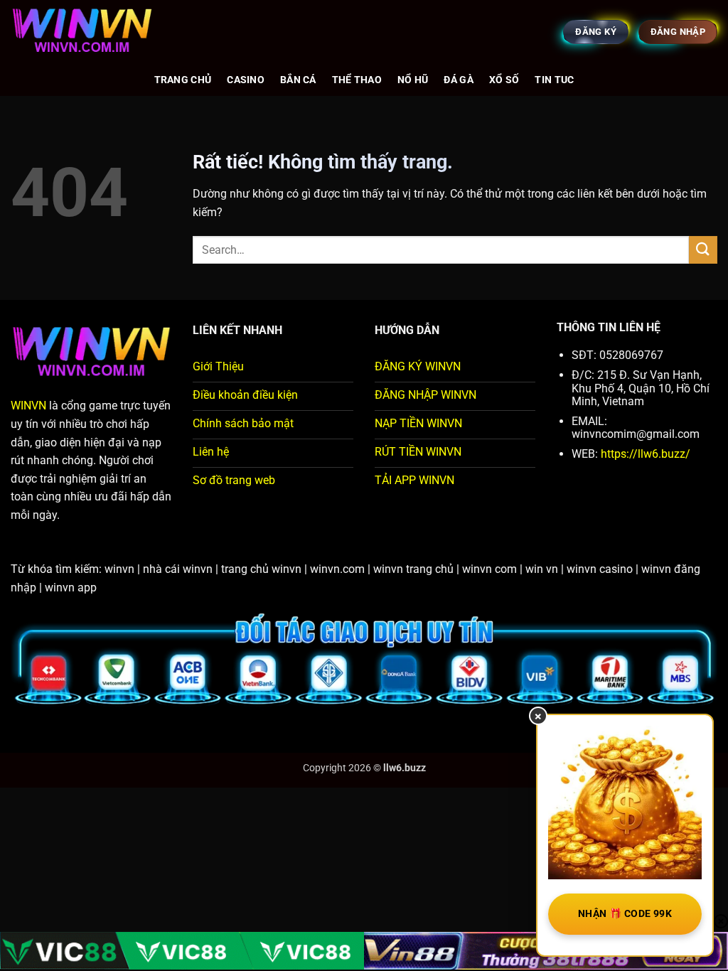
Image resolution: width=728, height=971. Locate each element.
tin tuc (554, 80)
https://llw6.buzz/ (644, 454)
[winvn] (82, 32)
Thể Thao (357, 80)
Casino (245, 80)
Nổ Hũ (412, 80)
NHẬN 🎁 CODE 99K (625, 913)
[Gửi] (703, 250)
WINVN (28, 405)
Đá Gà (458, 80)
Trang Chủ (183, 80)
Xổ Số (504, 80)
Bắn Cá (298, 80)
